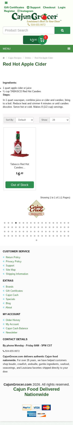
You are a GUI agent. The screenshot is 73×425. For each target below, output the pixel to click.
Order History (12, 320)
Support (9, 265)
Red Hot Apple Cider (44, 58)
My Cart (42, 39)
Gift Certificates (14, 7)
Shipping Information (16, 273)
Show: (44, 120)
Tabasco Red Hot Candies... (19, 166)
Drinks (28, 58)
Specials (10, 299)
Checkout (49, 7)
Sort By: (10, 120)
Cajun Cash (11, 295)
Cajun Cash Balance (16, 328)
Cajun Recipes (15, 58)
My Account (12, 324)
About (8, 307)
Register (9, 10)
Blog (8, 303)
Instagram (26, 10)
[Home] (4, 58)
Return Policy (12, 257)
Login (62, 7)
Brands (9, 286)
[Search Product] (62, 30)
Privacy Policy (13, 261)
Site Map (10, 269)
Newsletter (11, 332)
